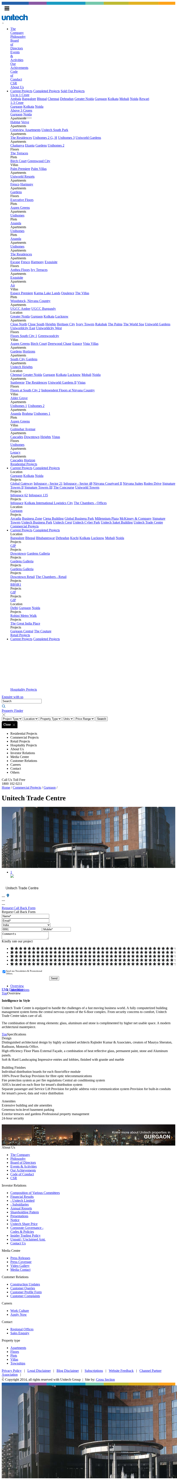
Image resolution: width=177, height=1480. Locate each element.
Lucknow (61, 316)
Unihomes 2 (56, 145)
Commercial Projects (24, 526)
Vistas (81, 382)
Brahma (27, 413)
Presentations (19, 1216)
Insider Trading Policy (25, 1235)
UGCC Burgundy (43, 308)
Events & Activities (23, 1166)
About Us (17, 87)
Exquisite (51, 262)
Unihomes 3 (66, 137)
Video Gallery (20, 1266)
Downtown (32, 437)
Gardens (41, 145)
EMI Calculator (12, 989)
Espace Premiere (21, 293)
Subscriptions (94, 1370)
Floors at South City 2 (25, 390)
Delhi (14, 608)
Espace (77, 343)
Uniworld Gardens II (62, 382)
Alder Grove (19, 398)
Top (4, 993)
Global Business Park (79, 518)
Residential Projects (23, 464)
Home (6, 787)
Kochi (74, 538)
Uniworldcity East (22, 328)
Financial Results (22, 1196)
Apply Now (18, 1314)
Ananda (15, 223)
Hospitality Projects (23, 689)
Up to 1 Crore (19, 95)
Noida (134, 99)
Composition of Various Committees (35, 1193)
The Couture (42, 631)
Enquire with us (12, 697)
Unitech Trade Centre (148, 522)
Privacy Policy (12, 1370)
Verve (25, 122)
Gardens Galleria (38, 553)
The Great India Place (25, 623)
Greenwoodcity (48, 336)
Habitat (15, 122)
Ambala (15, 99)
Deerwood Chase (59, 343)
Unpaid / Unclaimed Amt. (28, 1239)
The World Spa (133, 324)
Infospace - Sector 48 (77, 483)
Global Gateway (21, 483)
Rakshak (101, 324)
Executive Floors (21, 200)
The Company (17, 31)
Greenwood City (38, 161)
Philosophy (18, 36)
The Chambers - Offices (90, 503)
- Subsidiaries (19, 1204)
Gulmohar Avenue (22, 429)
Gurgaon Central (21, 631)
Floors (14, 1351)
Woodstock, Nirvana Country (30, 301)
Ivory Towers (85, 324)
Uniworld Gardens (88, 137)
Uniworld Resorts (22, 176)
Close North (18, 324)
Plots (13, 1355)
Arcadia (15, 518)
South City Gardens (23, 359)
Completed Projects (46, 91)
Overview (17, 986)
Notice (14, 1220)
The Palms (115, 324)
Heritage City (66, 324)
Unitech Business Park (36, 522)
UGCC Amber (20, 308)
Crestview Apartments (25, 130)
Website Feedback (121, 1370)
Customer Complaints (25, 1296)
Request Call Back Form (18, 908)
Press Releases (20, 1258)
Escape (15, 262)
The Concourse (63, 487)
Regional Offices (21, 1329)
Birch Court (18, 161)
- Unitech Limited (22, 1200)
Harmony (26, 184)
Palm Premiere (20, 169)
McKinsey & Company (136, 518)
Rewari (144, 99)
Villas (14, 1359)
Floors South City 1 (23, 336)
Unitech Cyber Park (86, 522)
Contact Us (18, 1243)
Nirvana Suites (133, 483)
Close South (36, 324)
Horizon (29, 460)
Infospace (17, 503)
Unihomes (17, 215)
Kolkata (113, 99)
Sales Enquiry (19, 1333)
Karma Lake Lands (47, 293)
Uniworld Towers (87, 487)
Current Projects (21, 91)
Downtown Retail (22, 577)
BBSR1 (15, 584)
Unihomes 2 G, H (45, 137)
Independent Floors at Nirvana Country (68, 390)
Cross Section (105, 1379)
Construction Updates (25, 1284)
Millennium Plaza (107, 518)
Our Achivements (19, 66)
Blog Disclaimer (68, 1370)
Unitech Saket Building (117, 522)
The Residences (21, 137)
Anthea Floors (20, 270)
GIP (13, 546)
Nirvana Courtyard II (107, 483)
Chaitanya (17, 145)
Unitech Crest (62, 522)
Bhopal (42, 99)
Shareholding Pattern (24, 1212)
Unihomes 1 (18, 406)
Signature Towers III (38, 487)
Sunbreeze (17, 382)
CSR (13, 83)
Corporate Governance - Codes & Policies (26, 1229)
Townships (17, 1363)
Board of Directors (23, 1162)
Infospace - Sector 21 (48, 483)
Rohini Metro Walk (23, 615)
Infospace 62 (19, 495)
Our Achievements (23, 1170)
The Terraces (19, 153)
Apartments (18, 1348)
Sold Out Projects (73, 91)
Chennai (53, 99)
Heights (50, 324)
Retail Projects (20, 635)
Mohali (124, 99)
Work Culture (19, 1310)
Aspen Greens (20, 207)
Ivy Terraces (39, 270)
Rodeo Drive (152, 483)
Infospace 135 (38, 495)
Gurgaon (101, 99)
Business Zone (32, 518)
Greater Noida (84, 99)
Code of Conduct (22, 1174)
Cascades (16, 437)
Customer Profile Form (26, 1292)
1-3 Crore (17, 102)
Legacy (15, 452)
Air (12, 285)
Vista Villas (90, 343)
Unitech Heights (21, 367)
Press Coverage (21, 1262)
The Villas (82, 293)
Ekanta (30, 145)
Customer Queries (22, 1288)
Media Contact (20, 1269)
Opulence (67, 293)
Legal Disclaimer (39, 1370)
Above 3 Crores (21, 110)
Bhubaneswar (45, 538)
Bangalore (29, 99)
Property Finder (12, 710)
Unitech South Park (54, 130)
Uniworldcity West (49, 328)
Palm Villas (39, 169)
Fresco (14, 184)
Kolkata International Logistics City (48, 503)
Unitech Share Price (24, 1224)
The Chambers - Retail (51, 577)
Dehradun (67, 99)
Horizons (29, 351)
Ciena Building (53, 518)
